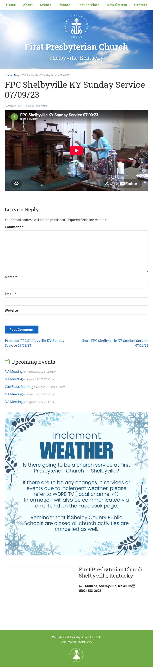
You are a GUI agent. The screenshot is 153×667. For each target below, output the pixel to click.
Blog (16, 75)
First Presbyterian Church (76, 46)
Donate (64, 5)
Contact (140, 5)
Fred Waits (41, 106)
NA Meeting (14, 371)
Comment (14, 227)
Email (10, 294)
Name (11, 277)
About (28, 5)
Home (11, 5)
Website (11, 310)
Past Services (88, 5)
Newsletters (117, 5)
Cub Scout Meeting (19, 386)
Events (45, 5)
